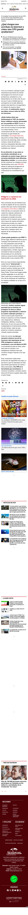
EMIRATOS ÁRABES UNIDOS (16, 3)
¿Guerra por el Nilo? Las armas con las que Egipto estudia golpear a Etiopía (17, 616)
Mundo (2, 390)
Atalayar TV (5, 827)
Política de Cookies (18, 840)
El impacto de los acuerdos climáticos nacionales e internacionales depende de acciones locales (14, 43)
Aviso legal (20, 843)
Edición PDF (5, 825)
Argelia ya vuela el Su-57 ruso (17, 609)
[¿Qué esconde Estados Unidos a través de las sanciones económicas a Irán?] (5, 603)
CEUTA (8, 3)
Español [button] (24, 1)
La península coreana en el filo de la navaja (18, 630)
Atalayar (3, 76)
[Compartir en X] (15, 81)
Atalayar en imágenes (5, 835)
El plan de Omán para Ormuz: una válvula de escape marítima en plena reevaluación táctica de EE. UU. (18, 524)
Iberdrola (17, 831)
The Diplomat (18, 835)
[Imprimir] (8, 81)
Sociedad (15, 810)
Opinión (4, 814)
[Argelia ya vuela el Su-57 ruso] (5, 610)
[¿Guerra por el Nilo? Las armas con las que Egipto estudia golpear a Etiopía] (5, 616)
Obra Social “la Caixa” (19, 826)
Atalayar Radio (6, 829)
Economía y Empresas (5, 806)
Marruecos (5, 808)
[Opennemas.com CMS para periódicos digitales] (14, 899)
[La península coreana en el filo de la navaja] (5, 631)
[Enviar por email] (5, 81)
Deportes (15, 812)
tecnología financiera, (16, 136)
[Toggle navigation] (2, 8)
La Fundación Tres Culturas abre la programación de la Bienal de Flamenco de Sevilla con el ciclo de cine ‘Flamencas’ (18, 541)
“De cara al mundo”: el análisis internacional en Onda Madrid (12, 47)
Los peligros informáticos (10, 209)
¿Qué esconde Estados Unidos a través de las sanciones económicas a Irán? (17, 604)
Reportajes (5, 812)
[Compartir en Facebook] (12, 81)
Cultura (4, 810)
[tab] (5, 791)
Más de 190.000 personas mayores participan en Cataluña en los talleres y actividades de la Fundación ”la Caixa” (14, 38)
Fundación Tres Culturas (19, 829)
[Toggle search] (25, 8)
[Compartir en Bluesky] (18, 81)
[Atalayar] (14, 8)
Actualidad (15, 808)
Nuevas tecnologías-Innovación (16, 815)
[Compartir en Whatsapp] (25, 84)
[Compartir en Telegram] (22, 81)
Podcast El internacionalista (6, 832)
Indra (16, 833)
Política (15, 805)
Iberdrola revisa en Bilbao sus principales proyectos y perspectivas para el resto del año (18, 517)
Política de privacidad (10, 843)
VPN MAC (20, 164)
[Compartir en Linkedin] (25, 81)
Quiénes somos (8, 840)
